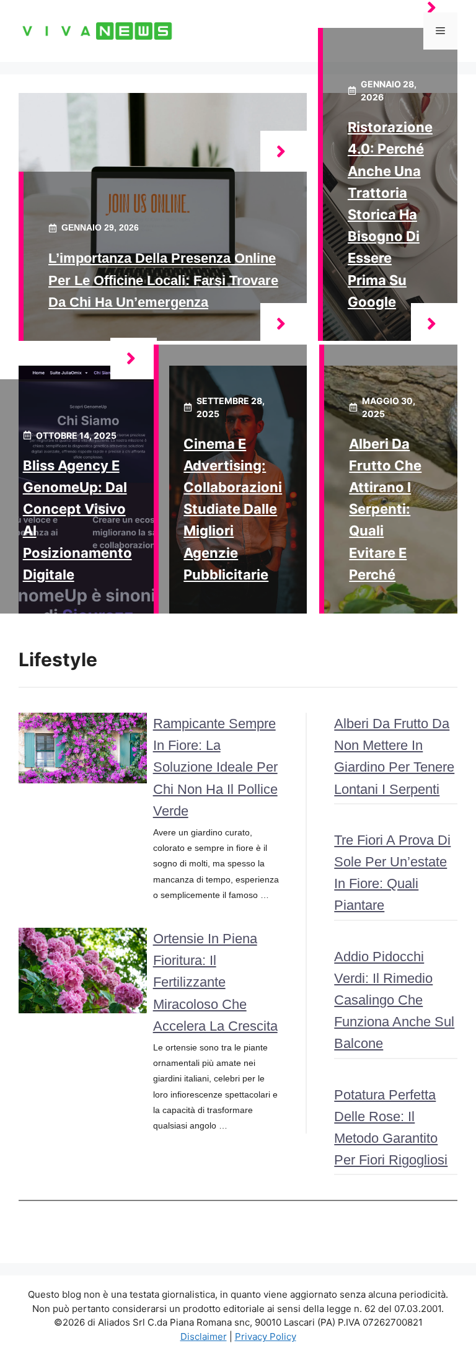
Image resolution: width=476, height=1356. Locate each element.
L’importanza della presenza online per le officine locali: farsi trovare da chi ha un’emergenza (163, 279)
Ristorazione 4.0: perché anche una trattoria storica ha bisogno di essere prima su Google (390, 214)
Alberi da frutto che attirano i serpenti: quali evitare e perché (385, 509)
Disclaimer (203, 1336)
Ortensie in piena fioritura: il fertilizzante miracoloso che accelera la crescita (215, 982)
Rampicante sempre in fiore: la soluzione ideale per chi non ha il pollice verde (215, 767)
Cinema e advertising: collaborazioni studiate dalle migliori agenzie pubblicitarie (232, 509)
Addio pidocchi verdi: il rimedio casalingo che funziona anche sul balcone (394, 1000)
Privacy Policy (265, 1336)
